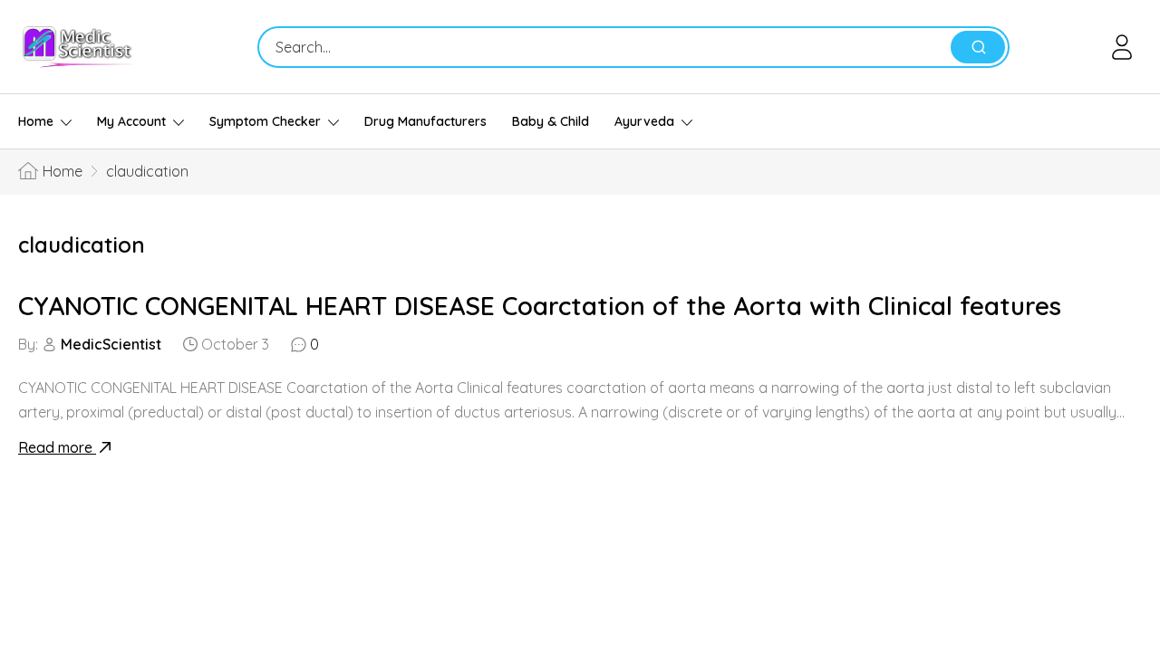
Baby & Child (550, 121)
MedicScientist (111, 344)
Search (978, 47)
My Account (131, 121)
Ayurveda (644, 121)
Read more (57, 447)
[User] (1125, 47)
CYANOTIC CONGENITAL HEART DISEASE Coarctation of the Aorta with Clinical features (539, 305)
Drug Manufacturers (425, 121)
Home (35, 121)
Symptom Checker (265, 121)
